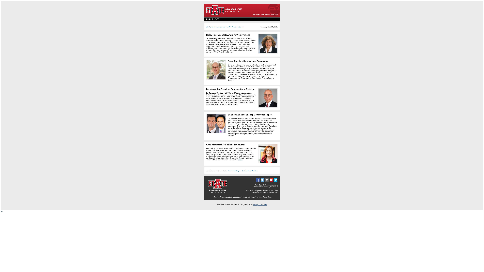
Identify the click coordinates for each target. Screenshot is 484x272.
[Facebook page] (258, 181)
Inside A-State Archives (250, 171)
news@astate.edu (259, 192)
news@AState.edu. (260, 205)
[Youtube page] (271, 181)
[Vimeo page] (275, 181)
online (240, 160)
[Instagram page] (267, 181)
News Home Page (233, 171)
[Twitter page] (262, 181)
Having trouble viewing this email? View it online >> (225, 27)
